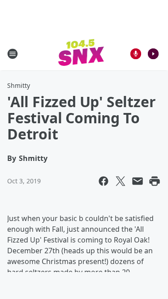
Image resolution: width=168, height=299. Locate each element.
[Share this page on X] (120, 181)
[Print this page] (154, 181)
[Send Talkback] (135, 53)
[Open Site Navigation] (12, 53)
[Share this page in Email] (137, 181)
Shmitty (18, 85)
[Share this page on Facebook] (103, 181)
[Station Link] (81, 53)
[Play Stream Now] (153, 53)
